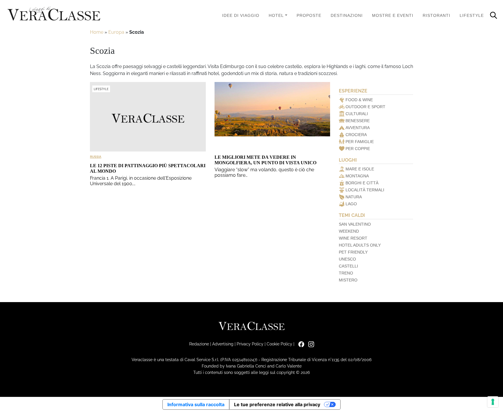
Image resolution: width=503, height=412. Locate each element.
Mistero (348, 280)
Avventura (358, 127)
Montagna (357, 176)
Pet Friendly (353, 252)
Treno (346, 273)
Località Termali (365, 190)
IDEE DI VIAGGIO (240, 15)
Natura (354, 197)
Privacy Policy (250, 343)
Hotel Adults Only (360, 245)
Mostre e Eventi (392, 15)
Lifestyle (472, 15)
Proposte (309, 15)
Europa (116, 32)
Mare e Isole (360, 169)
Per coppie (358, 148)
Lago (351, 203)
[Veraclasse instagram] (309, 343)
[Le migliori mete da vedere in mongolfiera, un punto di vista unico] (272, 116)
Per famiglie (360, 141)
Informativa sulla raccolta (195, 404)
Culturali (357, 113)
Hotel (276, 15)
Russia (95, 157)
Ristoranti (436, 15)
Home (96, 32)
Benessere (358, 120)
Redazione (199, 343)
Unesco (347, 259)
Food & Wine (359, 99)
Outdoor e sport (365, 106)
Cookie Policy (279, 343)
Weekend (349, 231)
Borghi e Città (362, 183)
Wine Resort (353, 238)
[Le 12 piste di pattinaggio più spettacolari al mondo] (148, 116)
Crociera (356, 134)
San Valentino (355, 224)
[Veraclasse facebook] (299, 343)
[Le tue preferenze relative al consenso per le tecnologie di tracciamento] (492, 401)
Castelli (348, 266)
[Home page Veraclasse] (54, 14)
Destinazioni (347, 15)
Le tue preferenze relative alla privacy (277, 404)
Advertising (222, 343)
